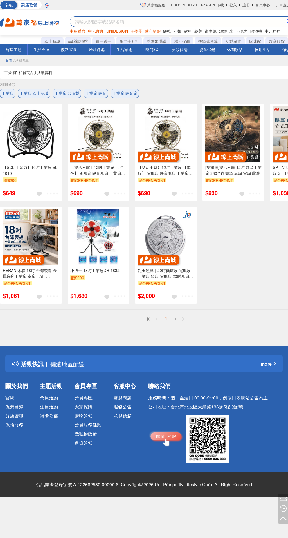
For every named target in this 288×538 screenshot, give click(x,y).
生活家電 (124, 49)
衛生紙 (211, 31)
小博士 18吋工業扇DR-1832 (95, 270)
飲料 (188, 31)
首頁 (9, 60)
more (266, 364)
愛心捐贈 (153, 31)
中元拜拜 (96, 31)
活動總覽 (233, 41)
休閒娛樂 (235, 49)
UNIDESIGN (117, 31)
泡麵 (177, 31)
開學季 (136, 31)
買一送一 (103, 41)
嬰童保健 (207, 49)
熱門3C (151, 49)
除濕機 (256, 31)
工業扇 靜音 (96, 93)
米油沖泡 (97, 49)
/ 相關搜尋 (21, 60)
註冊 (246, 5)
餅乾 (167, 31)
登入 (233, 5)
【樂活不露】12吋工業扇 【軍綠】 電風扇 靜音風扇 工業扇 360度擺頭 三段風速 (164, 170)
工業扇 (8, 93)
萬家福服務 (155, 5)
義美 (198, 31)
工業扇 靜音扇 (124, 93)
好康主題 (14, 49)
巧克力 (242, 31)
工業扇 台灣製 (67, 93)
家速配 (255, 41)
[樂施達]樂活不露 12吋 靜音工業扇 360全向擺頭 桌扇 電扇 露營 (233, 170)
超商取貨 (277, 41)
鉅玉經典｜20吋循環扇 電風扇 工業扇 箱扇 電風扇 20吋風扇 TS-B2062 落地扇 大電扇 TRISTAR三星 (164, 273)
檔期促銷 (182, 41)
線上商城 (52, 41)
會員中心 (262, 5)
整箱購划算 (208, 41)
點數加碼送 (156, 41)
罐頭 (223, 31)
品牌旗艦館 (78, 41)
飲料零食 (69, 49)
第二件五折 (129, 41)
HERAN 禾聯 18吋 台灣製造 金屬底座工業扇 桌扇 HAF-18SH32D (30, 273)
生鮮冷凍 (41, 49)
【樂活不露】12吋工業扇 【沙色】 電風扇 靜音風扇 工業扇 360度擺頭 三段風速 (96, 170)
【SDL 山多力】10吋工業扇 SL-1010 (30, 170)
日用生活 (263, 49)
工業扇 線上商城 (34, 93)
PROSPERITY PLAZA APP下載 (197, 5)
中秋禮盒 (78, 31)
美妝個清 (180, 49)
